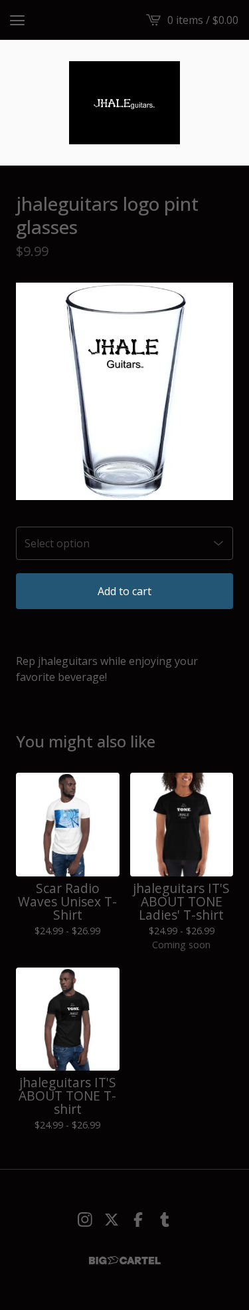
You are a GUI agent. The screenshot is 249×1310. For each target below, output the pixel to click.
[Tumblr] (165, 1220)
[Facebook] (138, 1220)
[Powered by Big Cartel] (125, 1260)
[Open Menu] (17, 20)
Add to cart (124, 591)
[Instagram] (85, 1220)
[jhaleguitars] (124, 102)
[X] (112, 1220)
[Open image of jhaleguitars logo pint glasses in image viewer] (124, 391)
